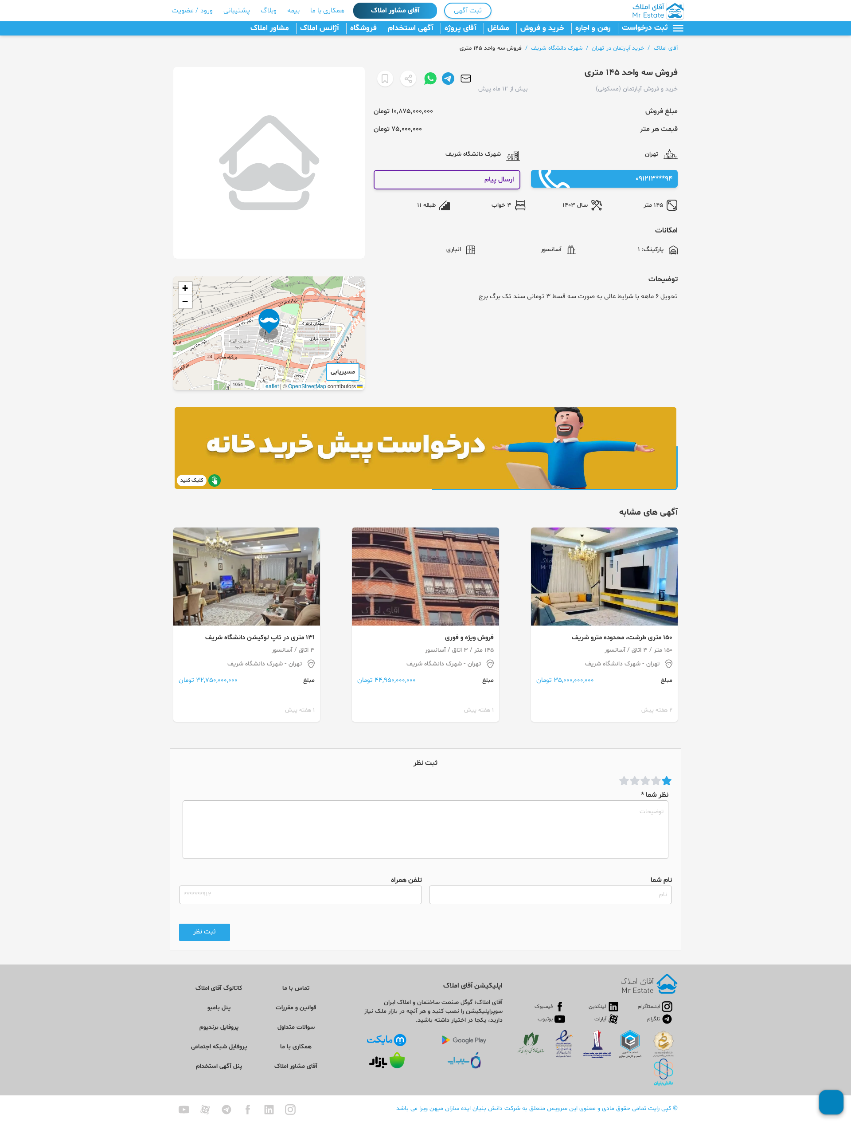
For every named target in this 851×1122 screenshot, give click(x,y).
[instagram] (290, 1109)
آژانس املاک (319, 28)
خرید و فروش (542, 28)
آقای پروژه (460, 28)
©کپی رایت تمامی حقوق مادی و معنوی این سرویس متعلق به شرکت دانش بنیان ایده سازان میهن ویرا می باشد (537, 1108)
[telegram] (226, 1109)
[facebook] (247, 1109)
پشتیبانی (236, 11)
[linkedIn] (269, 1109)
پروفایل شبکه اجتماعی (219, 1047)
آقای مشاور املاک (395, 11)
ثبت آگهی (468, 11)
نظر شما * (654, 795)
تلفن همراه (406, 880)
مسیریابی (343, 372)
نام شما (661, 880)
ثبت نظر (204, 932)
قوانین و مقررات (296, 1008)
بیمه (293, 11)
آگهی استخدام (410, 28)
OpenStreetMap (307, 386)
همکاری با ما (327, 11)
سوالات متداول (296, 1027)
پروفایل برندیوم (218, 1027)
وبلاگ (269, 11)
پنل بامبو (218, 1008)
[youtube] (184, 1109)
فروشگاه (363, 28)
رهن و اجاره (593, 28)
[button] (269, 324)
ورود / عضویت (192, 11)
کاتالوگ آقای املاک (218, 988)
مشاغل (498, 28)
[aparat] (205, 1109)
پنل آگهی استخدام (219, 1066)
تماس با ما (295, 988)
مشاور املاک (269, 28)
